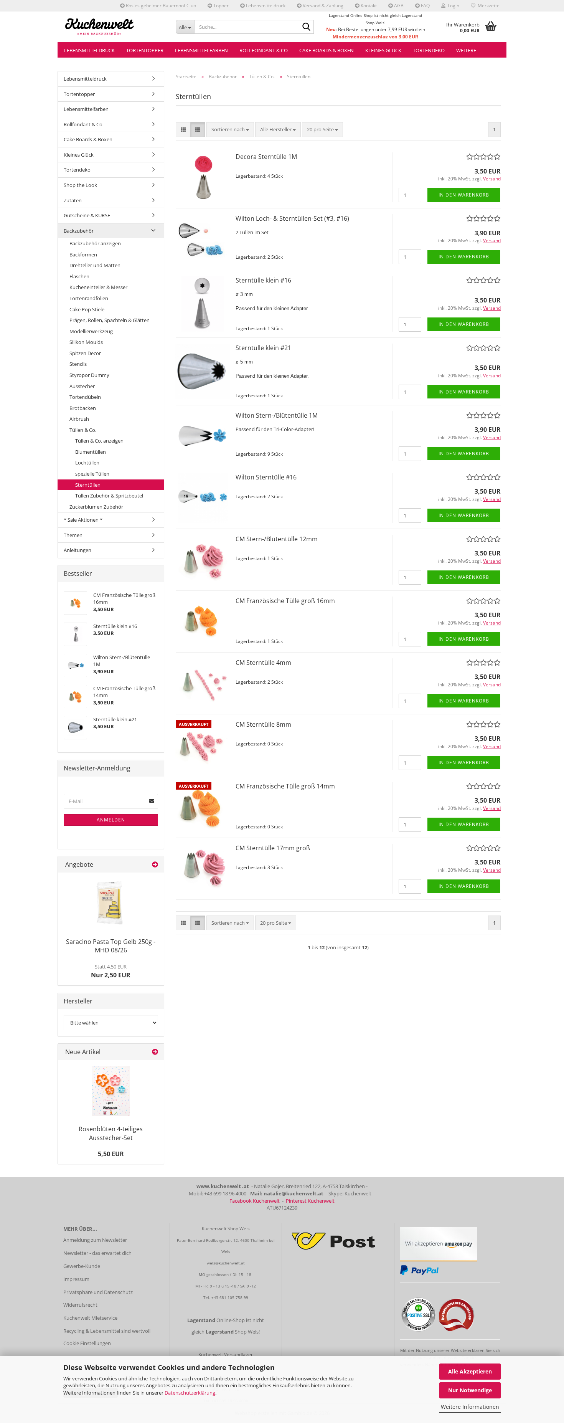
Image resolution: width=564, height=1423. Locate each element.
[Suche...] (306, 27)
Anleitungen (77, 550)
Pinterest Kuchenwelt (310, 1200)
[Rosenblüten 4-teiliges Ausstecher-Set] (111, 1091)
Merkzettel (488, 5)
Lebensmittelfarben (201, 50)
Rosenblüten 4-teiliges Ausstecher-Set (111, 1133)
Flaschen (79, 276)
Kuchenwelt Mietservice (90, 1317)
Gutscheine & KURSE (87, 215)
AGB (398, 5)
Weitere (466, 50)
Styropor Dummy (89, 375)
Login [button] (452, 5)
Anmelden (111, 819)
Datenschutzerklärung (190, 1392)
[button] (183, 129)
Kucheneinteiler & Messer (98, 287)
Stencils (78, 363)
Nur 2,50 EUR (110, 971)
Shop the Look (80, 185)
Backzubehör (79, 230)
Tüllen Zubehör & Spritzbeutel (109, 495)
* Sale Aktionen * (83, 519)
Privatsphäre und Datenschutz (98, 1292)
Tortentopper (144, 50)
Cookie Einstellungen (87, 1343)
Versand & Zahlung (322, 5)
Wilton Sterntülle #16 (266, 477)
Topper (220, 5)
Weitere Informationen (470, 1406)
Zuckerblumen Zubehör (96, 506)
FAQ (425, 5)
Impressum (76, 1279)
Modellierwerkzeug (91, 331)
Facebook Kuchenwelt (254, 1200)
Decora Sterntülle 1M (266, 156)
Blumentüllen (90, 451)
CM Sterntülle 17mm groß (273, 848)
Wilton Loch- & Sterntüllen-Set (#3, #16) (292, 218)
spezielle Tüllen (92, 473)
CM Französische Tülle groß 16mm (285, 601)
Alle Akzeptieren (470, 1371)
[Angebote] (155, 864)
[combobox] (230, 129)
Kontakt (368, 5)
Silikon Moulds (86, 342)
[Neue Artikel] (155, 1052)
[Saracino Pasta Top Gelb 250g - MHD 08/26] (110, 903)
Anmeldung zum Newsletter (95, 1239)
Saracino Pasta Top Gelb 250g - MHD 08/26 (110, 946)
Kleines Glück (383, 50)
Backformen (83, 254)
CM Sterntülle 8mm (263, 724)
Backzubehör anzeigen (95, 243)
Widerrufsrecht (80, 1304)
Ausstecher (82, 386)
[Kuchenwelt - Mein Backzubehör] (113, 27)
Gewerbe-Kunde (81, 1266)
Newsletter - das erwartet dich (97, 1252)
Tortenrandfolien (88, 298)
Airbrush (79, 418)
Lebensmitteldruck (265, 5)
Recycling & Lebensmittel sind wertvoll (106, 1330)
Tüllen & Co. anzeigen (99, 440)
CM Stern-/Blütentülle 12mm (277, 539)
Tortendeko (429, 50)
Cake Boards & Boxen (326, 50)
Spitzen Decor (85, 353)
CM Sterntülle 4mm (263, 662)
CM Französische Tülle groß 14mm (285, 786)
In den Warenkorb (464, 195)
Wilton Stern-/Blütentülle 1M (277, 415)
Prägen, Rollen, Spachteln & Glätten (109, 320)
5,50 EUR (111, 1154)
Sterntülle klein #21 (263, 348)
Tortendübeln (85, 396)
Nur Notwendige (470, 1390)
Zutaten (73, 200)
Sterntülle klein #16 (263, 280)
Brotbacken (82, 408)
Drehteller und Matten (94, 265)
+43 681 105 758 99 (229, 1297)
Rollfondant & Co (263, 50)
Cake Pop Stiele (86, 309)
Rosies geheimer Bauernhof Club (160, 5)
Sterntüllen (88, 484)
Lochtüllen (87, 462)
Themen (73, 535)
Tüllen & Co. (82, 429)
